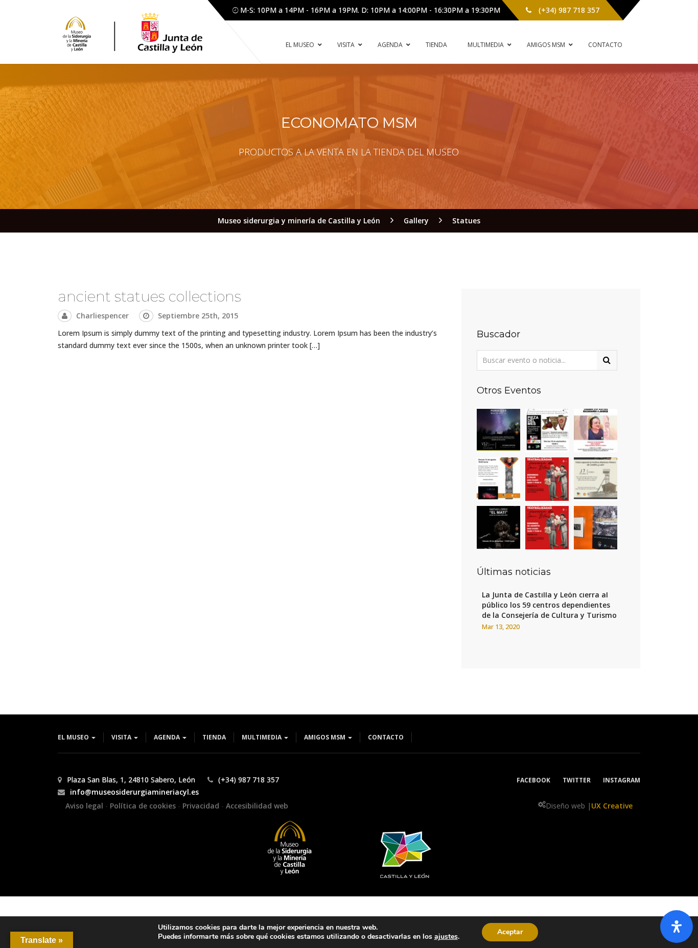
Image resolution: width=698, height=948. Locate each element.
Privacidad (201, 806)
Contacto (386, 737)
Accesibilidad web (257, 806)
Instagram (621, 780)
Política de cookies (144, 806)
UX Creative (612, 806)
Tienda (214, 737)
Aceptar (510, 932)
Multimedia (262, 737)
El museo (74, 737)
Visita (122, 737)
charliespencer (102, 315)
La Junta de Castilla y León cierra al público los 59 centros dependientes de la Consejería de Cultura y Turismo (549, 605)
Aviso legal (85, 806)
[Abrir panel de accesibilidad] (676, 926)
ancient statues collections (149, 296)
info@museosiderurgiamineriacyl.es (134, 792)
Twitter (577, 780)
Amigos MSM (325, 737)
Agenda (167, 737)
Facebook (533, 780)
